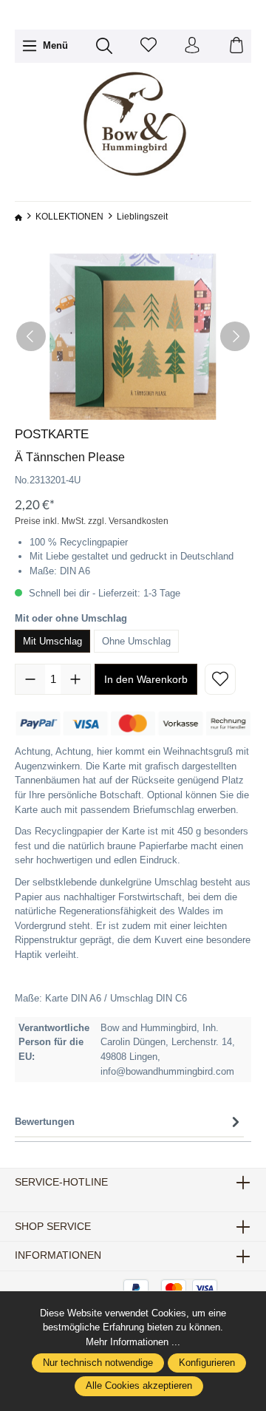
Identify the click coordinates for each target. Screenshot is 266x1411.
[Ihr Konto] (192, 46)
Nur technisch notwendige (98, 1363)
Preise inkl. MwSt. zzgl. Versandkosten (91, 521)
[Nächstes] (235, 336)
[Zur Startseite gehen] (133, 124)
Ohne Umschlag (136, 641)
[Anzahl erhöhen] (75, 679)
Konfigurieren (207, 1363)
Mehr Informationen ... (133, 1341)
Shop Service (53, 1227)
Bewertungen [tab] (45, 1121)
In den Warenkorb (146, 679)
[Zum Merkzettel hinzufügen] (220, 679)
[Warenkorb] (236, 46)
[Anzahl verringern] (30, 679)
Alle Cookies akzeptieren (139, 1386)
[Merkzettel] (148, 46)
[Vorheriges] (31, 336)
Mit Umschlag (52, 641)
